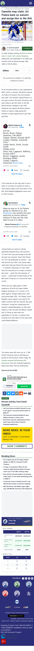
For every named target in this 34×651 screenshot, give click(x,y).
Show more (18, 163)
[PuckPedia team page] (29, 393)
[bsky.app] (13, 393)
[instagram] (26, 578)
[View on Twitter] (30, 126)
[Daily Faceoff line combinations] (25, 393)
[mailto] (17, 393)
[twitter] (9, 393)
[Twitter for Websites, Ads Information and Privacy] (29, 166)
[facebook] (4, 393)
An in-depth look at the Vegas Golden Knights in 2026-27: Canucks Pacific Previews (16, 462)
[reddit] (21, 393)
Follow (22, 127)
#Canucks (7, 213)
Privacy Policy (6, 621)
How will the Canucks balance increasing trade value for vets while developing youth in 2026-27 (17, 476)
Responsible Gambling (27, 621)
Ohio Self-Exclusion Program (11, 632)
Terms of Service (15, 621)
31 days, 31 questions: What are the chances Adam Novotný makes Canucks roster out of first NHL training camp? (16, 469)
